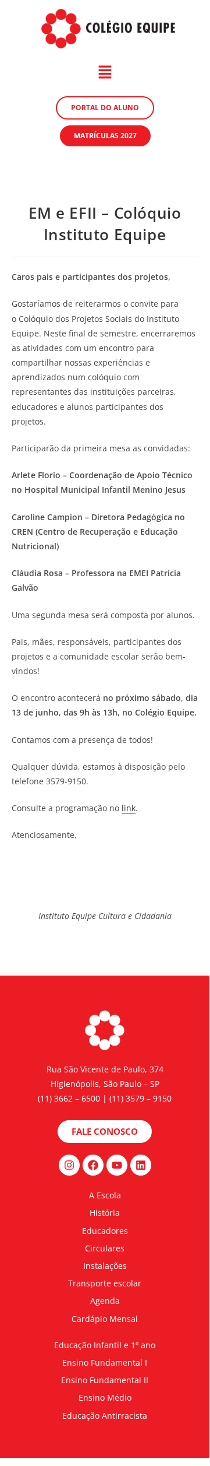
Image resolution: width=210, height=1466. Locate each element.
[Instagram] (69, 1165)
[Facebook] (93, 1165)
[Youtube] (116, 1165)
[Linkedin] (140, 1165)
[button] (104, 72)
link (129, 807)
